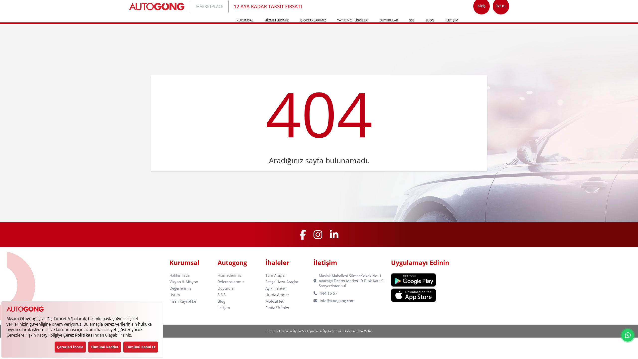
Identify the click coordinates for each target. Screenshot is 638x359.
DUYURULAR (389, 20)
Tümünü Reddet (104, 347)
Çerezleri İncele (70, 347)
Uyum (174, 295)
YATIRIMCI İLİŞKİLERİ (352, 20)
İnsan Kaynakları (183, 301)
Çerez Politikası (277, 331)
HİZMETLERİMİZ (277, 20)
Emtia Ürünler (277, 308)
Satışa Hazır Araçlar (281, 282)
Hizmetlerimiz (229, 275)
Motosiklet (274, 301)
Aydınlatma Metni (359, 331)
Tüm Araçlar (275, 275)
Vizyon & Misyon (183, 282)
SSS (411, 20)
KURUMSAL (245, 20)
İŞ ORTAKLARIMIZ (313, 20)
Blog (221, 301)
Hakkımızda (179, 275)
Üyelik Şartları (332, 331)
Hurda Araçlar (277, 295)
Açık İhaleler (275, 288)
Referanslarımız (231, 282)
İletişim (224, 308)
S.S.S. (222, 295)
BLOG (430, 20)
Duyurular (226, 288)
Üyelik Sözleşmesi (305, 331)
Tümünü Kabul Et (141, 347)
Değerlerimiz (180, 288)
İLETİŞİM (451, 20)
